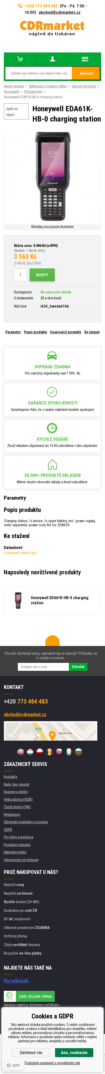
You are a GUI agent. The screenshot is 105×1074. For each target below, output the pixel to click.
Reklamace (12, 814)
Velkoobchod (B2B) (18, 799)
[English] (20, 751)
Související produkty (65, 332)
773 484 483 (26, 701)
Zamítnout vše (31, 1052)
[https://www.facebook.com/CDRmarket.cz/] (17, 980)
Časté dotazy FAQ (17, 807)
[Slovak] (59, 751)
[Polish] (39, 751)
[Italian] (68, 751)
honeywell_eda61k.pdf (20, 553)
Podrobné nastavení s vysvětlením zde (52, 1063)
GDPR (8, 829)
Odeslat (78, 666)
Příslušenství (33, 92)
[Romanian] (49, 751)
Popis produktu (35, 332)
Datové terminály (84, 86)
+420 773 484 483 (41, 5)
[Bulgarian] (78, 751)
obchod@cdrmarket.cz (60, 12)
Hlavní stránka (14, 86)
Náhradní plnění (15, 852)
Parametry (13, 332)
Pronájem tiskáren (17, 844)
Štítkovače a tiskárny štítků (48, 86)
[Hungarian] (30, 751)
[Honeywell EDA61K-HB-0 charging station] (52, 176)
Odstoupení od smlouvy (21, 860)
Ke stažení (92, 332)
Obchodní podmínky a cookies (26, 822)
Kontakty (10, 776)
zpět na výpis (12, 111)
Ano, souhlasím (74, 1052)
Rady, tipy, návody (16, 784)
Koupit (42, 275)
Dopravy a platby (16, 792)
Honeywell (11, 92)
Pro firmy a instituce (18, 837)
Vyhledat (86, 73)
